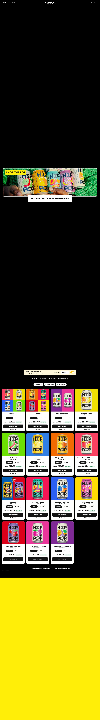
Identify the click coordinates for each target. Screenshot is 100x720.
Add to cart (13, 426)
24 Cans (9, 418)
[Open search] (88, 2)
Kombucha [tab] (43, 378)
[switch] (72, 372)
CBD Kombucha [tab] (63, 378)
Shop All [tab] (34, 378)
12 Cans (17, 418)
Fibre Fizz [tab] (52, 378)
